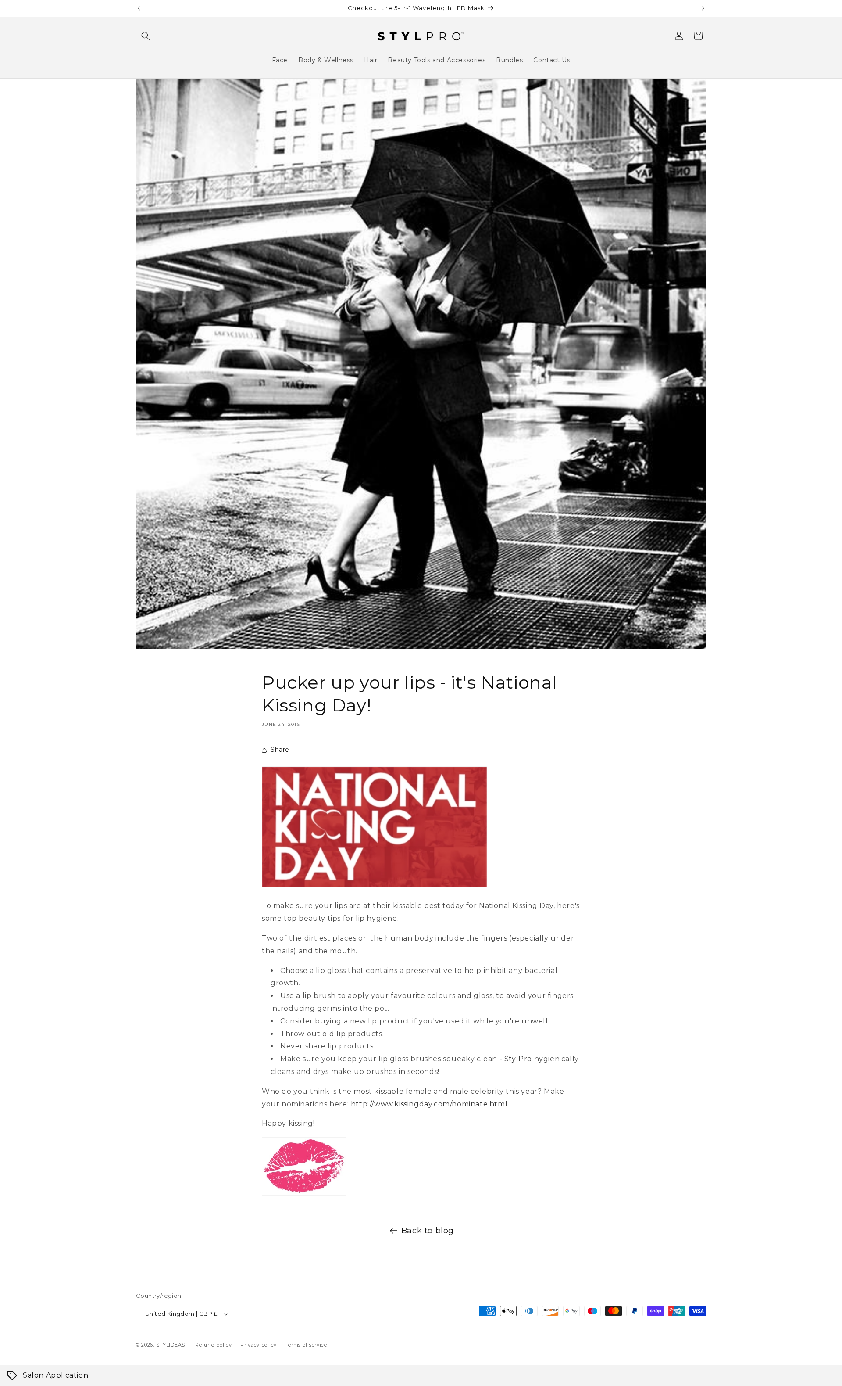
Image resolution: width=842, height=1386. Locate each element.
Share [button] (280, 750)
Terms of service (306, 1345)
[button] (145, 36)
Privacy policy (258, 1345)
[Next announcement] (703, 8)
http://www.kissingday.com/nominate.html (429, 1104)
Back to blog (427, 1230)
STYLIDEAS (170, 1345)
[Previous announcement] (139, 8)
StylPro (518, 1059)
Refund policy (213, 1345)
